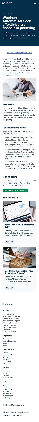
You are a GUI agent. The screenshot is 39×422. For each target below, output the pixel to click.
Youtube (8, 393)
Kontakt (5, 382)
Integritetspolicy (18, 415)
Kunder (5, 353)
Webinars (6, 359)
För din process (8, 343)
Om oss (6, 368)
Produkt (6, 311)
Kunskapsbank (9, 349)
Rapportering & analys (11, 318)
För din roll (6, 345)
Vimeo (7, 391)
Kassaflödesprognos (10, 332)
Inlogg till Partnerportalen (14, 405)
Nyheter (6, 357)
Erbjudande (7, 336)
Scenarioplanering (9, 323)
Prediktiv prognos (9, 325)
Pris (4, 380)
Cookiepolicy (7, 415)
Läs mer (9, 242)
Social (5, 386)
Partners (6, 375)
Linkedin (8, 389)
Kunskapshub (7, 355)
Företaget (6, 371)
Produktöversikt (8, 314)
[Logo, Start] (7, 3)
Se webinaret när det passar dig (15, 190)
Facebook (9, 396)
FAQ (4, 364)
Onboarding (7, 339)
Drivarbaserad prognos (11, 321)
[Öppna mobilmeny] (35, 3)
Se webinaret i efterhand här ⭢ (19, 53)
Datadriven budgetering (11, 316)
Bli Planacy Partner (10, 377)
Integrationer (7, 329)
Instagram (9, 398)
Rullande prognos (9, 327)
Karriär (5, 373)
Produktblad (7, 361)
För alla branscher (9, 341)
